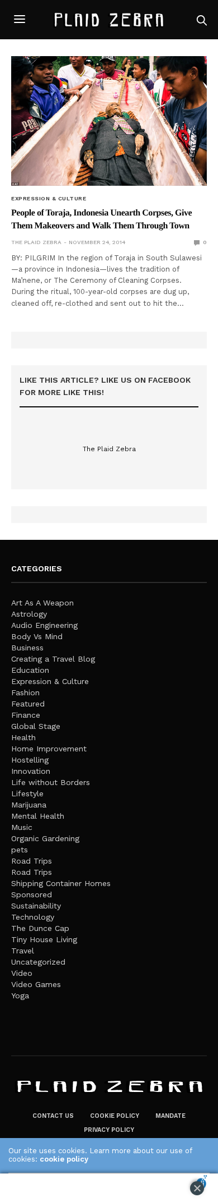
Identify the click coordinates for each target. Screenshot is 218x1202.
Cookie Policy (114, 1116)
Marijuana (28, 805)
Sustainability (36, 906)
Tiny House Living (44, 939)
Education (30, 670)
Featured (28, 704)
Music (21, 827)
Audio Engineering (44, 625)
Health (23, 737)
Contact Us (53, 1116)
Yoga (20, 995)
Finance (25, 715)
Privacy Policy (109, 1130)
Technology (32, 917)
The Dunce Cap (40, 928)
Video (21, 973)
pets (19, 850)
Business (27, 648)
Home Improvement (49, 749)
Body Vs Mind (37, 636)
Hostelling (30, 760)
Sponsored (31, 894)
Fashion (25, 692)
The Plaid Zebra (36, 242)
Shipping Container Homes (61, 883)
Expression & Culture (48, 198)
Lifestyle (27, 793)
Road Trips (31, 861)
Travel (22, 951)
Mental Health (37, 816)
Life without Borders (50, 782)
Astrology (29, 614)
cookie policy (64, 1159)
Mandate (170, 1116)
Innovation (30, 771)
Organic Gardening (45, 838)
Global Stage (35, 726)
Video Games (36, 984)
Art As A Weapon (42, 603)
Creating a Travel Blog (53, 659)
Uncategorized (38, 962)
